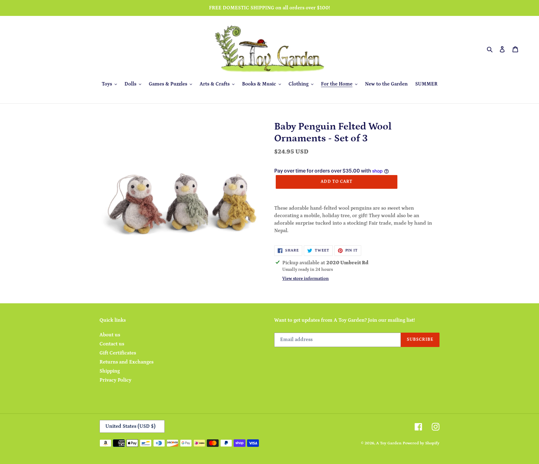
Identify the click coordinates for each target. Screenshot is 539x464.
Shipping (110, 371)
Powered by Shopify (421, 443)
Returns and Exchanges (126, 362)
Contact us (112, 344)
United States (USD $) (130, 426)
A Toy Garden (388, 443)
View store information (305, 278)
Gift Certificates (118, 353)
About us (110, 335)
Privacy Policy (115, 380)
